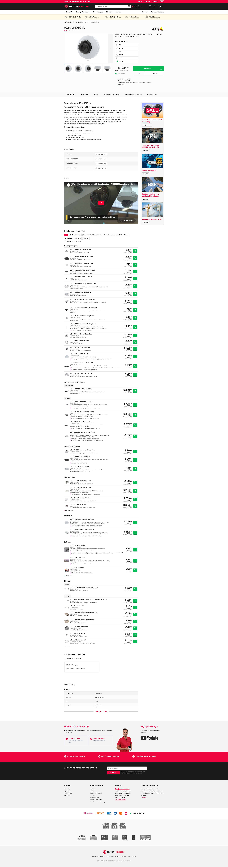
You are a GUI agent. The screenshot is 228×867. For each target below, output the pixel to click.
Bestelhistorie (68, 793)
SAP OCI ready (132, 856)
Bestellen (92, 789)
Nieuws (140, 1)
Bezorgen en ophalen (96, 793)
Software (78, 238)
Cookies (117, 856)
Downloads (84, 94)
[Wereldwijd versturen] (152, 161)
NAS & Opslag (124, 235)
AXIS (65, 31)
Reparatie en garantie (96, 799)
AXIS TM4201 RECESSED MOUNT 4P (76, 669)
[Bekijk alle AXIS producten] (157, 29)
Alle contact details (120, 799)
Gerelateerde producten (111, 94)
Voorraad (92, 795)
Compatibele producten (133, 94)
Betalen (92, 791)
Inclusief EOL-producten (74, 658)
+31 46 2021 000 (85, 1)
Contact (155, 1)
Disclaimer (123, 856)
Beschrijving (71, 94)
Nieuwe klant (67, 795)
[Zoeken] (129, 6)
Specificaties (152, 94)
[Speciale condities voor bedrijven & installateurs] (152, 184)
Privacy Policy (110, 856)
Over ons (147, 1)
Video (96, 94)
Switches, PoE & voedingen (92, 235)
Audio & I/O (68, 238)
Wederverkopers (94, 797)
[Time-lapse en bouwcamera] (152, 209)
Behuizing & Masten (110, 235)
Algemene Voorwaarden (98, 856)
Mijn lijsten (67, 791)
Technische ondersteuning (97, 802)
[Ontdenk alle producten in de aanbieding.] (152, 110)
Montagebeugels (75, 235)
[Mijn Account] (155, 7)
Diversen (86, 238)
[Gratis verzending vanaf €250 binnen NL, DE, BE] (152, 135)
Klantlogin (67, 789)
